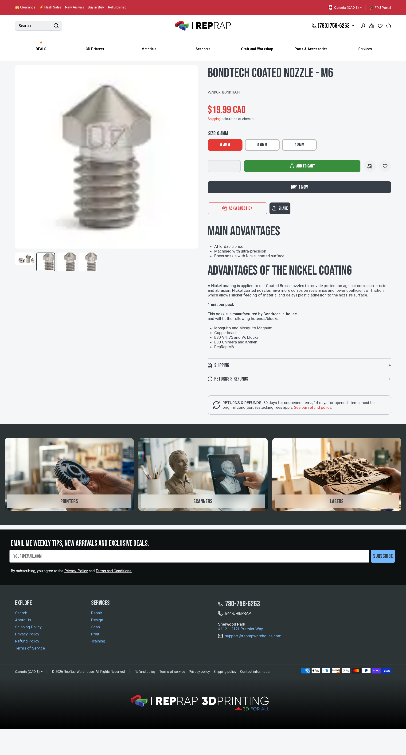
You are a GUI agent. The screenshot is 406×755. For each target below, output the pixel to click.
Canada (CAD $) (27, 671)
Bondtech (231, 92)
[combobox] (38, 26)
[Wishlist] (380, 25)
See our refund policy (312, 407)
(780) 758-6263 (334, 26)
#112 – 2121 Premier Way (240, 629)
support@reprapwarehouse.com (253, 636)
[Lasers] (336, 474)
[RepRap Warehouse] (203, 25)
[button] (299, 208)
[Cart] (388, 25)
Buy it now (299, 187)
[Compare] (371, 25)
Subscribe (383, 556)
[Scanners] (202, 474)
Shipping (214, 119)
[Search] (56, 26)
